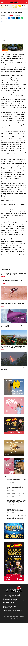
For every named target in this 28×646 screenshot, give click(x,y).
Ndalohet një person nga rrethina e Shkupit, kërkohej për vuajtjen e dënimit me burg (12, 281)
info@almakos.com (10, 610)
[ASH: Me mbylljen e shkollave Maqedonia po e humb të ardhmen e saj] (14, 316)
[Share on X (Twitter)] (12, 18)
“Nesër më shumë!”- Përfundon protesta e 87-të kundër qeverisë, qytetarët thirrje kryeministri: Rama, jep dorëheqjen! (17, 509)
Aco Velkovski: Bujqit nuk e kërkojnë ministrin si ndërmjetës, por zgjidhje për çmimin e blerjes (13, 347)
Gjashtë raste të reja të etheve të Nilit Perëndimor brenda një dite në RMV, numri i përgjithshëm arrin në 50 (13, 303)
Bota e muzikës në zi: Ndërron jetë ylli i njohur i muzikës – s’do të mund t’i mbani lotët (16, 487)
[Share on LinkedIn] (14, 18)
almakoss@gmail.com (19, 610)
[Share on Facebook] (9, 18)
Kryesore (11, 15)
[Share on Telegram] (19, 18)
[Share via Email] (17, 18)
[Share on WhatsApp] (22, 18)
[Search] (26, 2)
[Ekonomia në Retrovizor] (14, 29)
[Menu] (2, 2)
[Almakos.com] (14, 2)
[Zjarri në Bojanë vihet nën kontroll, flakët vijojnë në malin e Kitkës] (14, 359)
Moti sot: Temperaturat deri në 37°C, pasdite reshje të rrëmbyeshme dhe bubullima (13, 274)
